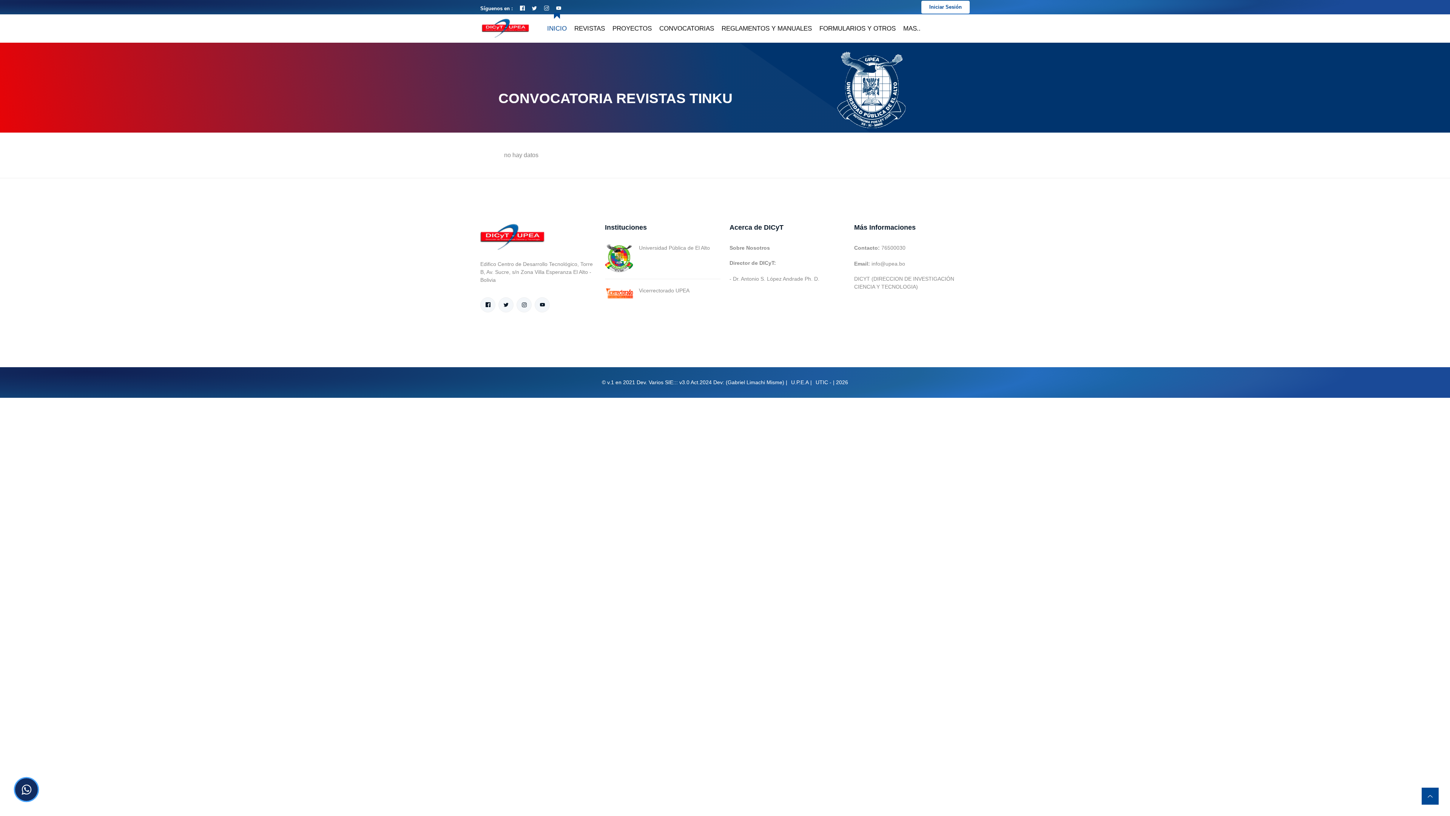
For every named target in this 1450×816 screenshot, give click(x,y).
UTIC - (823, 382)
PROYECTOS (632, 28)
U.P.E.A (800, 382)
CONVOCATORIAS (686, 28)
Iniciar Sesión (945, 7)
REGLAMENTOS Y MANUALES (767, 28)
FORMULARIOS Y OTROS (857, 28)
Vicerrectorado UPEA (664, 290)
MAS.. (912, 28)
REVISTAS (589, 28)
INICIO (557, 28)
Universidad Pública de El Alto (674, 248)
